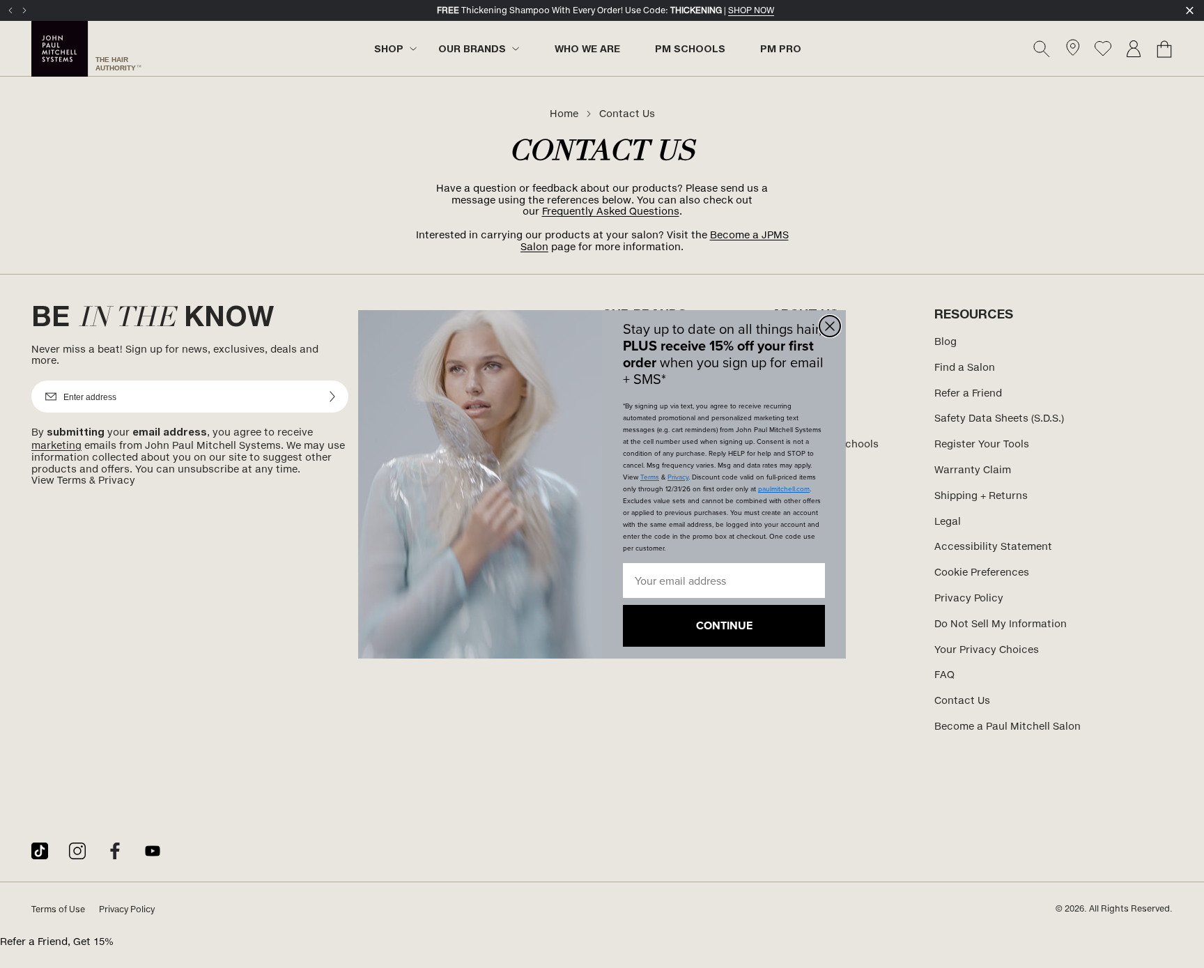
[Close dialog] (829, 326)
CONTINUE (724, 625)
